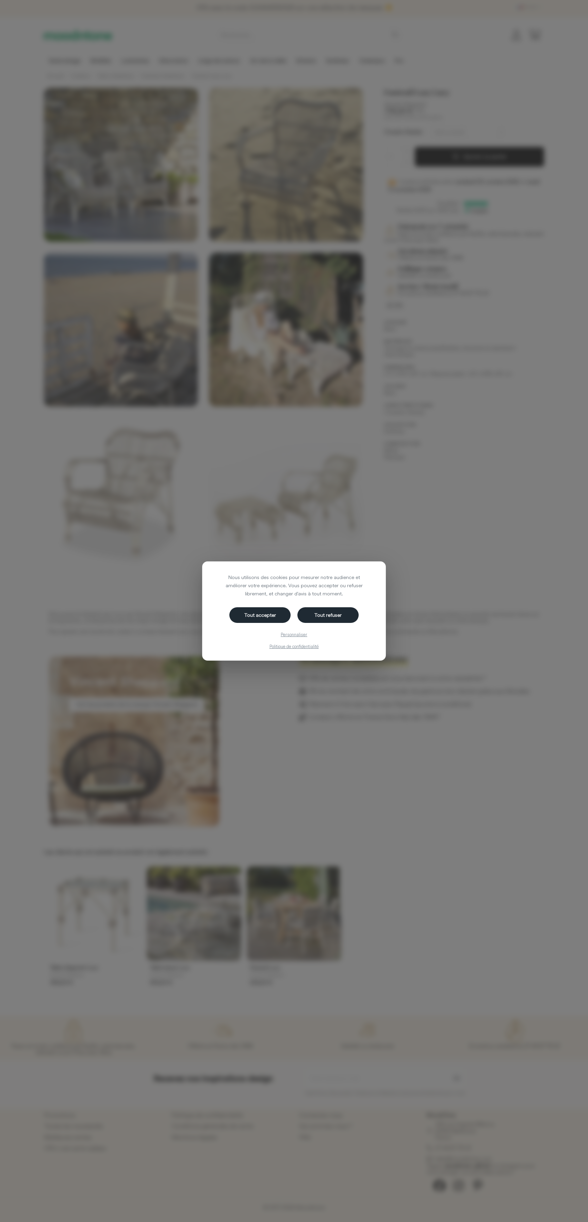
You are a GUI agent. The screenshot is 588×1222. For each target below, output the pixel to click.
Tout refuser (328, 615)
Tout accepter (260, 615)
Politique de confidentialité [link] (294, 646)
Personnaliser (294, 634)
